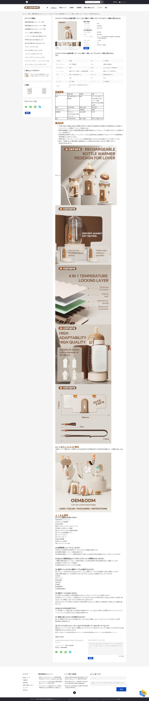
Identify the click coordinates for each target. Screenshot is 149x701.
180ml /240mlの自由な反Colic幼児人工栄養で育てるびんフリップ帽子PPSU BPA (76, 678)
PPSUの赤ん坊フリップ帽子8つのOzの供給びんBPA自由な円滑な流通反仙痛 (76, 682)
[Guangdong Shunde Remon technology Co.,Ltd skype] (41, 107)
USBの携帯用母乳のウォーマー (110, 632)
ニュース (99, 7)
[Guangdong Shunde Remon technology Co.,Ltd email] (27, 107)
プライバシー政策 (34, 699)
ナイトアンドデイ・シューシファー (36, 61)
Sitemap (25, 690)
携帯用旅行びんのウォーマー (40, 14)
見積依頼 (115, 2)
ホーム (24, 14)
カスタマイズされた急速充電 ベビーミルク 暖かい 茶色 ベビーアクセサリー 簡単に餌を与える (39, 76)
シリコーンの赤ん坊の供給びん (34, 36)
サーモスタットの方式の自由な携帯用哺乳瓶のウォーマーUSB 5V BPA (50, 682)
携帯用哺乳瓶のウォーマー (33, 22)
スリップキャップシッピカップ (34, 64)
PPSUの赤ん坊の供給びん (33, 40)
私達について (63, 7)
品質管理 (79, 7)
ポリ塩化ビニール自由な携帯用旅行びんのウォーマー (70, 632)
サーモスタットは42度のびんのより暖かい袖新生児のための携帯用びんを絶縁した (50, 686)
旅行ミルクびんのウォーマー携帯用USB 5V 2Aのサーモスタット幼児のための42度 (50, 678)
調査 (102, 2)
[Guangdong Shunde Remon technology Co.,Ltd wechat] (36, 107)
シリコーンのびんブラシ (32, 54)
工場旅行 (71, 7)
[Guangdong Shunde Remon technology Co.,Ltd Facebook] (26, 2)
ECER (118, 699)
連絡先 (86, 48)
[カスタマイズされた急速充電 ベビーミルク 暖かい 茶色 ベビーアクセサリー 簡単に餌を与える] (26, 75)
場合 (106, 7)
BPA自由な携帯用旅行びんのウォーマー (93, 632)
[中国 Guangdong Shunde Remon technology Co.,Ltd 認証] (30, 91)
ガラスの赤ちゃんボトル (32, 50)
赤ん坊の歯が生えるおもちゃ (34, 43)
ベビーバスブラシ (30, 47)
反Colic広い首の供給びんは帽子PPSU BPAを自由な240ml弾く (76, 686)
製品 (29, 14)
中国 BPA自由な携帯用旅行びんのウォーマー (49, 699)
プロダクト (54, 7)
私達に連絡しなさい (89, 7)
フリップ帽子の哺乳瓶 (32, 32)
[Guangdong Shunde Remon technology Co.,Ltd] (32, 7)
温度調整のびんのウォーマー (34, 29)
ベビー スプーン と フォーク (34, 57)
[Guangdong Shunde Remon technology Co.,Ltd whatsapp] (31, 107)
